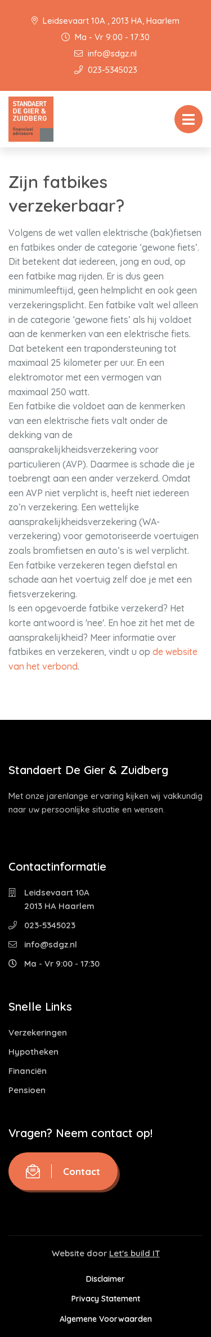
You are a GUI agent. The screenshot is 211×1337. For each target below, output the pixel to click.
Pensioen (27, 1090)
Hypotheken (33, 1051)
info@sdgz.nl (111, 53)
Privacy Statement (105, 1299)
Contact (81, 1171)
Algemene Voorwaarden (106, 1319)
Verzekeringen (37, 1032)
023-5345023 (111, 69)
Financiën (27, 1070)
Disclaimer (105, 1279)
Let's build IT (134, 1253)
